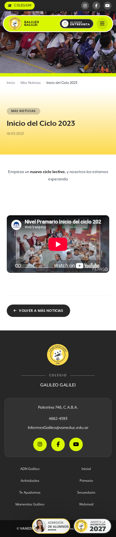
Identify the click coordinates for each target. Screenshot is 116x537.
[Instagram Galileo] (85, 6)
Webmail (86, 504)
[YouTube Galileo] (107, 6)
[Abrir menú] (102, 23)
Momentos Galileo (29, 504)
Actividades (30, 480)
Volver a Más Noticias (41, 310)
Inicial (86, 469)
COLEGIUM (22, 5)
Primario (86, 480)
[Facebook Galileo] (96, 6)
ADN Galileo (29, 469)
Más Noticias (31, 82)
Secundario (86, 492)
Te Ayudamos (30, 492)
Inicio (11, 82)
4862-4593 (58, 418)
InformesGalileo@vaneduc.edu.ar (58, 427)
